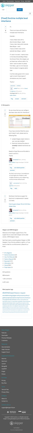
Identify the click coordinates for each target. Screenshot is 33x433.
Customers (4, 340)
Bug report (7, 261)
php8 (12, 312)
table (6, 312)
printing (3, 311)
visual (24, 301)
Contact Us (5, 401)
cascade (17, 308)
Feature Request (8, 259)
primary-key (11, 307)
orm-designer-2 (25, 307)
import (18, 298)
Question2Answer (19, 430)
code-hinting (15, 312)
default (28, 308)
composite (28, 309)
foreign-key (24, 304)
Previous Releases (6, 338)
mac (26, 301)
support (7, 307)
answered (15, 160)
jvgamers (13, 91)
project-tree (6, 304)
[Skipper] (16, 423)
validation (8, 308)
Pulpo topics (7, 267)
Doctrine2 (4, 361)
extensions (21, 311)
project (13, 304)
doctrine (22, 298)
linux (15, 309)
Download (17, 1)
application (4, 307)
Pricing (22, 1)
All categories (8, 253)
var (10, 311)
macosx (9, 311)
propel (8, 298)
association (5, 301)
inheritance (27, 298)
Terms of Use (5, 389)
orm (3, 299)
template (26, 311)
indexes (11, 305)
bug (11, 295)
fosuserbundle (7, 309)
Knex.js (3, 374)
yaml (19, 308)
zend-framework (13, 308)
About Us (4, 398)
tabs (7, 312)
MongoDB (4, 366)
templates (14, 311)
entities (18, 85)
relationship (21, 307)
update (19, 311)
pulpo (21, 309)
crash (21, 299)
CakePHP (4, 369)
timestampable (12, 309)
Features (4, 333)
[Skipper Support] (7, 5)
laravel (22, 295)
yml (8, 312)
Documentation (10, 1)
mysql (18, 301)
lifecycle (20, 303)
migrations (24, 303)
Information (7, 263)
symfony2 (26, 295)
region (27, 305)
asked (15, 88)
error (13, 305)
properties (7, 299)
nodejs (18, 312)
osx (27, 299)
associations (13, 298)
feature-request (20, 293)
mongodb (17, 303)
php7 (23, 312)
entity (18, 295)
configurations (16, 305)
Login (3, 9)
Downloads (5, 335)
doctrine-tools (26, 312)
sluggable (19, 309)
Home (4, 1)
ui (29, 304)
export (12, 293)
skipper (14, 295)
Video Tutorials (6, 349)
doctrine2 (13, 85)
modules (3, 309)
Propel (3, 371)
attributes (14, 299)
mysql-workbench (18, 304)
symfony (25, 299)
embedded (14, 307)
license (25, 305)
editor (21, 301)
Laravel (4, 364)
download (10, 312)
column (12, 311)
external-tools (4, 308)
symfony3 (4, 305)
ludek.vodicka (13, 95)
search (17, 311)
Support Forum (6, 352)
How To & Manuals (9, 257)
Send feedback (16, 428)
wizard (28, 304)
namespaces (25, 308)
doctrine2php (9, 303)
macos (13, 303)
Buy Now (27, 1)
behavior (22, 305)
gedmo (4, 298)
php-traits (6, 311)
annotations (6, 295)
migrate (24, 311)
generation (8, 305)
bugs (20, 305)
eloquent (17, 307)
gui (20, 308)
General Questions (9, 255)
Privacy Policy (5, 392)
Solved (26, 88)
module (10, 304)
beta (11, 299)
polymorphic (20, 312)
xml (17, 309)
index (16, 301)
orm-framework (24, 309)
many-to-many (11, 301)
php (21, 308)
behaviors (3, 312)
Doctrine (4, 358)
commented (16, 183)
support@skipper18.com (8, 407)
